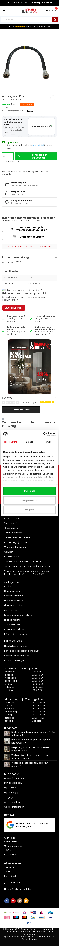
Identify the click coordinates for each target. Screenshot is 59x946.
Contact (8, 551)
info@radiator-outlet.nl (19, 888)
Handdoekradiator (14, 600)
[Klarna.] (7, 917)
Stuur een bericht (13, 307)
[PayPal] (41, 917)
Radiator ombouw (13, 595)
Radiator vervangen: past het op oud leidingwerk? (31, 741)
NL (47, 10)
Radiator (8, 586)
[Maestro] (15, 917)
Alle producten (12, 802)
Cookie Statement (38, 936)
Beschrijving (15, 246)
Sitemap (33, 939)
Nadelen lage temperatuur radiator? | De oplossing (33, 733)
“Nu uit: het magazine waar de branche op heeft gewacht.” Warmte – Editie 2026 (26, 572)
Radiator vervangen (14, 660)
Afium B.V (14, 931)
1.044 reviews (44, 26)
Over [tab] (48, 442)
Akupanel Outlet (29, 931)
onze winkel (38, 145)
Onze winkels (11, 527)
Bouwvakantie (11, 518)
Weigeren (29, 509)
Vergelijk (8, 797)
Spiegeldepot (29, 934)
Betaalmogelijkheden (15, 542)
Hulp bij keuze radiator (15, 645)
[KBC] (50, 912)
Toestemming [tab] (10, 442)
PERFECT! (29, 491)
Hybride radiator (12, 619)
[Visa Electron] (29, 923)
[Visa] (50, 917)
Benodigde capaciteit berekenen (21, 650)
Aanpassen (28, 500)
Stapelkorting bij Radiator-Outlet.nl (22, 561)
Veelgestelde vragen (29, 236)
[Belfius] (15, 912)
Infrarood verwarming (15, 634)
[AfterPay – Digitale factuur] (7, 912)
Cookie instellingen (14, 806)
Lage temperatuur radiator (18, 614)
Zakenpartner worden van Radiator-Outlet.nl (27, 566)
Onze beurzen (11, 556)
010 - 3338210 (14, 882)
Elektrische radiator (14, 605)
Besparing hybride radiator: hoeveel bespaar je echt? (30, 749)
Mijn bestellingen (13, 782)
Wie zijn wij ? (10, 523)
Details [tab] (29, 442)
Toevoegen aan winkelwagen (39, 156)
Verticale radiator (13, 624)
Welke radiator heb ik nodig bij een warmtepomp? (29, 757)
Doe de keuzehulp (39, 126)
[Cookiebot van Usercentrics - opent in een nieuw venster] (43, 434)
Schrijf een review (21, 409)
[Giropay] (33, 912)
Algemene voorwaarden (15, 936)
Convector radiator (14, 629)
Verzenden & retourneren (17, 537)
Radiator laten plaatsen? (17, 655)
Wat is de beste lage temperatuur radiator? (29, 764)
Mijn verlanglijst (12, 792)
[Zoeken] (55, 19)
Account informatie (14, 777)
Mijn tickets (10, 787)
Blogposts (10, 728)
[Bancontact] (33, 917)
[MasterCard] (24, 917)
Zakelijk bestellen (13, 532)
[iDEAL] (41, 912)
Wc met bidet (45, 931)
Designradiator (12, 590)
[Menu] (4, 10)
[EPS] (24, 912)
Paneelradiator (12, 610)
